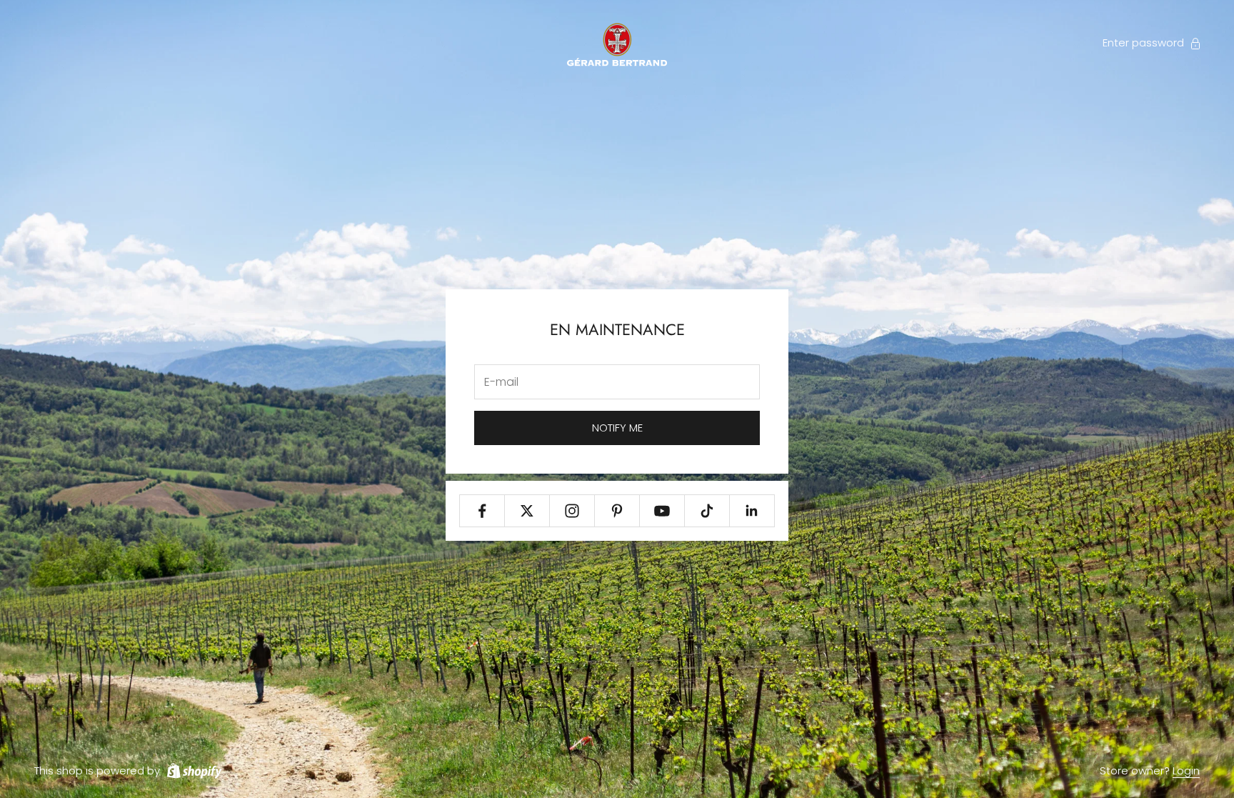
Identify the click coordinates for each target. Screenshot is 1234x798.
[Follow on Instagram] (572, 511)
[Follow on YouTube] (662, 511)
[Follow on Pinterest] (617, 511)
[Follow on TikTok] (707, 511)
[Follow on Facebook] (482, 511)
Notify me (617, 427)
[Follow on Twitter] (527, 511)
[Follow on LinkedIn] (752, 511)
